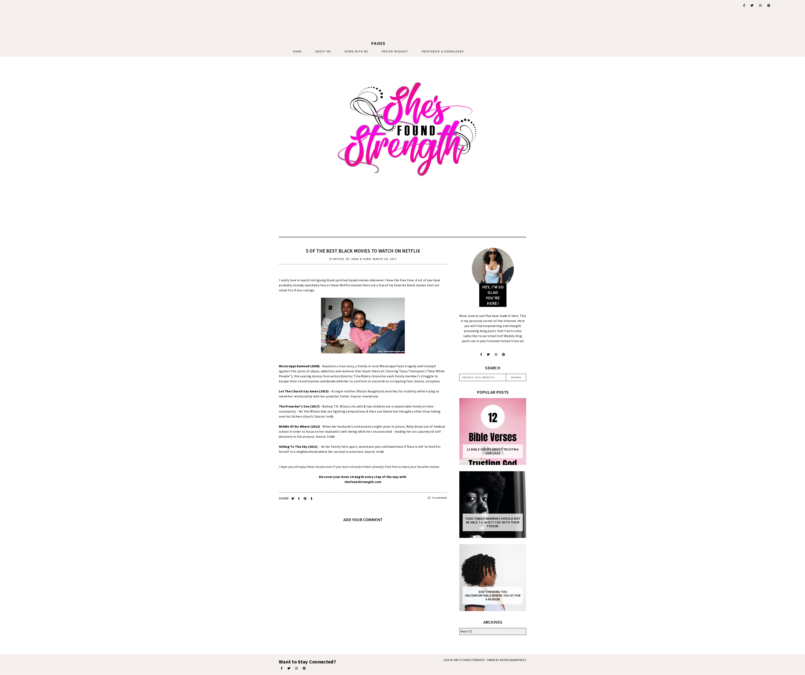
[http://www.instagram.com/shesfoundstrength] (496, 354)
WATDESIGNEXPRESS (513, 660)
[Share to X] (293, 498)
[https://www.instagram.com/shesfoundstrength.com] (760, 5)
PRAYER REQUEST (395, 51)
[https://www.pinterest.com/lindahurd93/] (304, 668)
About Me (323, 51)
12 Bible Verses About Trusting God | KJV (493, 451)
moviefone (370, 396)
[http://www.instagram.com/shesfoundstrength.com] (296, 668)
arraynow (432, 381)
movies (338, 259)
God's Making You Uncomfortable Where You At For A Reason (493, 595)
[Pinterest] (769, 5)
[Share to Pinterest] (305, 498)
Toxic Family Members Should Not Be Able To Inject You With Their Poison (493, 522)
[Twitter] (752, 5)
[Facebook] (744, 5)
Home (297, 51)
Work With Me (356, 51)
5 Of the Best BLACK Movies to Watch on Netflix (363, 251)
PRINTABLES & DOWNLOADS (443, 51)
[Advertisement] (255, 26)
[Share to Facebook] (299, 498)
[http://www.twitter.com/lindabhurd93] (488, 354)
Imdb (330, 416)
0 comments (439, 498)
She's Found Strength (469, 660)
